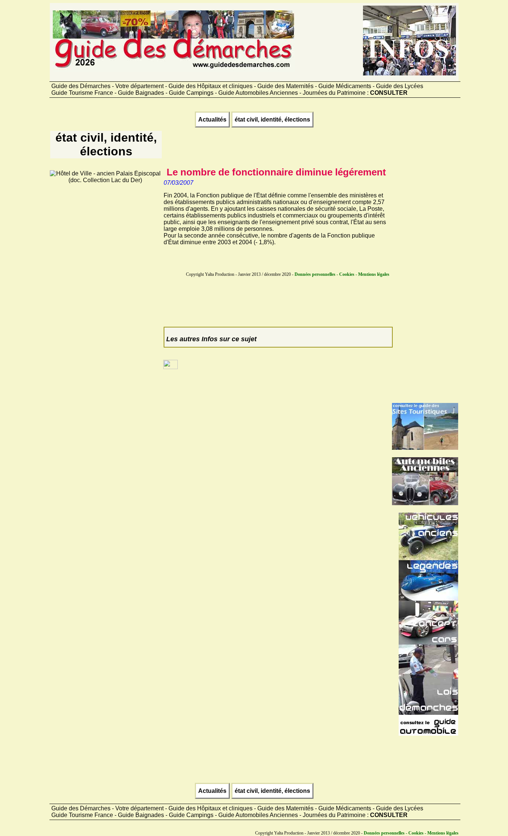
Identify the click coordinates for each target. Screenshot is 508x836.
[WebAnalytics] (170, 367)
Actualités (212, 119)
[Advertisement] (105, 295)
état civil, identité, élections (272, 119)
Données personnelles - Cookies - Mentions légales (342, 274)
